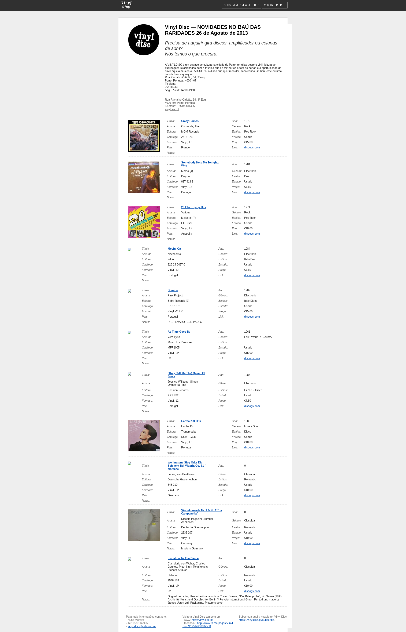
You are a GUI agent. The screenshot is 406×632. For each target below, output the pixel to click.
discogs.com (252, 147)
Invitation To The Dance (183, 558)
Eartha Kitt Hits (191, 421)
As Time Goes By (179, 331)
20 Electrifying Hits (193, 207)
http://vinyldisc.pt (202, 619)
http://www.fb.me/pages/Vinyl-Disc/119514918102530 (208, 624)
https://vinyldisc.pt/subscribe (256, 619)
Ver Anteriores (274, 5)
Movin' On (174, 248)
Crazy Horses (190, 121)
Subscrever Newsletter (241, 5)
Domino (173, 290)
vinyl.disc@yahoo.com (142, 626)
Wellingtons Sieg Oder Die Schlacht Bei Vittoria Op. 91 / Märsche (187, 465)
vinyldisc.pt (172, 109)
